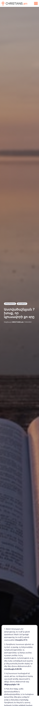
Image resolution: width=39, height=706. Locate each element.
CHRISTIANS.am (18, 322)
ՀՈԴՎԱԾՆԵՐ (22, 303)
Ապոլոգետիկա (10, 303)
